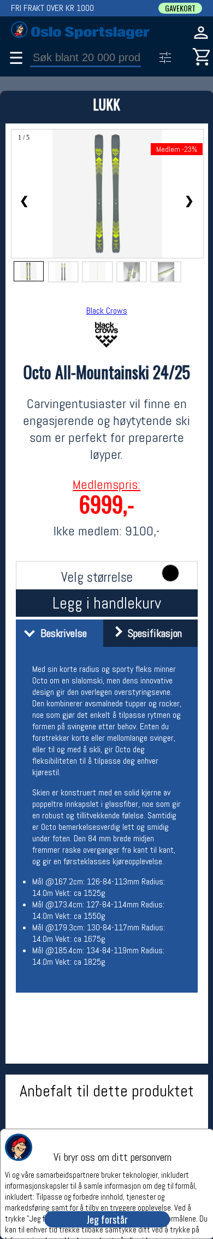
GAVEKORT (180, 8)
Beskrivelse (61, 633)
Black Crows (106, 310)
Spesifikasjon (152, 633)
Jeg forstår (107, 1219)
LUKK (106, 104)
